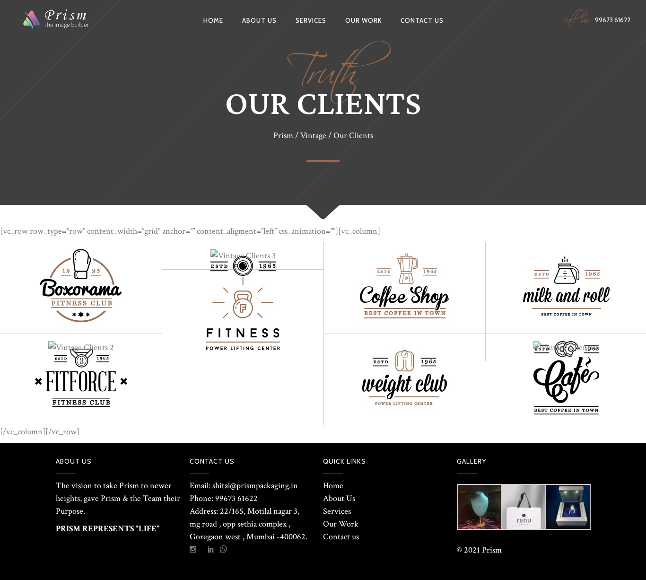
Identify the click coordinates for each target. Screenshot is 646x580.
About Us (339, 498)
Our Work (340, 523)
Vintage (313, 136)
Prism (283, 136)
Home (333, 485)
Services (337, 511)
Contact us (341, 536)
